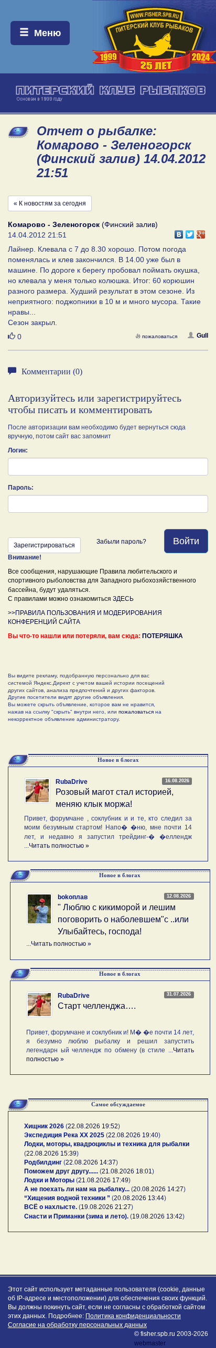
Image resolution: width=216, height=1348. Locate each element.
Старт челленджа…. (97, 1005)
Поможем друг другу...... (61, 1171)
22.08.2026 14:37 (91, 1162)
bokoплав (73, 897)
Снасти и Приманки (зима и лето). (76, 1216)
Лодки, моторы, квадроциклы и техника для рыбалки (106, 1144)
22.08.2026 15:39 (51, 1153)
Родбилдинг (43, 1162)
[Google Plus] (201, 232)
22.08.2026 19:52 (93, 1126)
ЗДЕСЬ (123, 598)
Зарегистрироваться (44, 545)
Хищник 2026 (44, 1126)
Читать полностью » (59, 845)
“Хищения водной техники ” (67, 1198)
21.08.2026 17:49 (103, 1180)
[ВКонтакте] (179, 232)
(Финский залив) (83, 224)
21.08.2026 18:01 (127, 1171)
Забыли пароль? (121, 541)
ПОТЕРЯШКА (162, 636)
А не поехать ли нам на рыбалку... (76, 1189)
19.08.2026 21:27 (106, 1207)
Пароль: (21, 487)
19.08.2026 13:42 (157, 1216)
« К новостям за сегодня (50, 203)
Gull (202, 335)
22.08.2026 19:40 (133, 1135)
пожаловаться (159, 336)
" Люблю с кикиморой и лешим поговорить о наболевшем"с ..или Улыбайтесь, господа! (123, 919)
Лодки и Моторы (49, 1180)
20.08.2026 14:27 (158, 1189)
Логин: (18, 450)
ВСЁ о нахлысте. (50, 1207)
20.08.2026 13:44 (139, 1198)
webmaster (150, 1343)
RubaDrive (72, 781)
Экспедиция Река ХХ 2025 (64, 1135)
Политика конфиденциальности (133, 1316)
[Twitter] (190, 232)
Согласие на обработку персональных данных (77, 1325)
